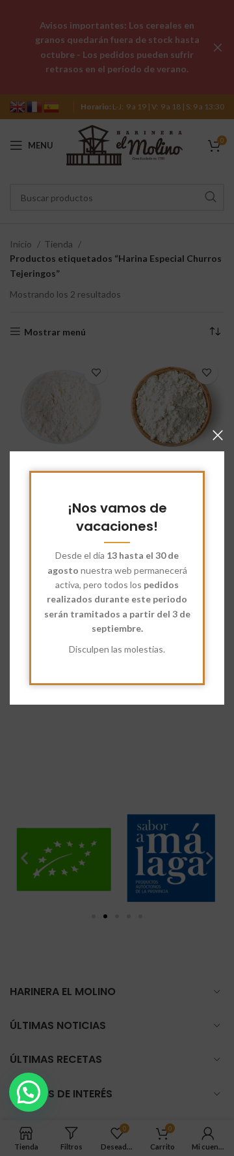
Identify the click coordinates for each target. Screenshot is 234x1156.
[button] (28, 1092)
